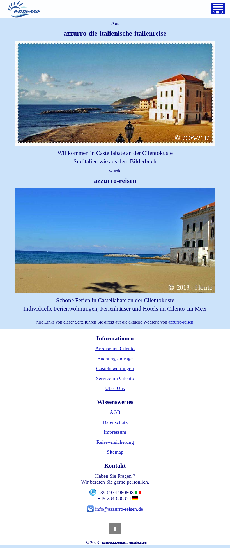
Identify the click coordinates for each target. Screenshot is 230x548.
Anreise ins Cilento (115, 348)
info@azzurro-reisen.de (119, 509)
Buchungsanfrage (115, 358)
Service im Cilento (115, 378)
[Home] (24, 10)
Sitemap (115, 452)
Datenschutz (115, 422)
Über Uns (115, 388)
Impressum (115, 432)
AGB (115, 412)
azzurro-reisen (180, 322)
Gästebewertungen (115, 368)
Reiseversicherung (115, 442)
